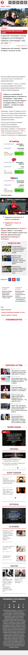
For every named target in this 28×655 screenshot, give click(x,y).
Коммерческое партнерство (7, 556)
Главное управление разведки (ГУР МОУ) (13, 312)
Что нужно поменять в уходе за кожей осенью (9, 548)
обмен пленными (6, 309)
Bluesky (14, 607)
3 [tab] (15, 467)
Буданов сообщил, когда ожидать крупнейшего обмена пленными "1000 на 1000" (7, 295)
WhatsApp (4, 235)
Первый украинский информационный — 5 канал (2, 2)
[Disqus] (14, 343)
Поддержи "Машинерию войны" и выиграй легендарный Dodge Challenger (9, 481)
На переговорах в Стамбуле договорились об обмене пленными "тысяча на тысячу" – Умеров (19, 249)
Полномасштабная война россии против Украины (12, 32)
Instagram (9, 605)
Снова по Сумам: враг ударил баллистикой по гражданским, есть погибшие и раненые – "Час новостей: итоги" (19, 398)
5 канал (16, 84)
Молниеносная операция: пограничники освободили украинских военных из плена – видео (19, 270)
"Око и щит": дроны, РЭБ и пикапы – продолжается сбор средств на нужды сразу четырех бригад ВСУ (9, 493)
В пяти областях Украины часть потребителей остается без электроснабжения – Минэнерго (13, 461)
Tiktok (14, 605)
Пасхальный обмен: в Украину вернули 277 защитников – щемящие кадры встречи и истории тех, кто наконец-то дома (18, 419)
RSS (23, 607)
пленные (14, 315)
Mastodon (9, 607)
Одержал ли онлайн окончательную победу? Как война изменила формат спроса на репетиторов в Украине (8, 535)
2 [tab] (12, 467)
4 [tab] (17, 467)
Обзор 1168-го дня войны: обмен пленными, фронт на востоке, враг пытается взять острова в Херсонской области (19, 409)
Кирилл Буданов (6, 315)
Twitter (5, 607)
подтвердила (10, 135)
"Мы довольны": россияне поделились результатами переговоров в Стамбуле (18, 372)
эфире (22, 105)
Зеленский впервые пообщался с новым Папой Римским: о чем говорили (18, 389)
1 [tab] (10, 467)
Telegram (19, 605)
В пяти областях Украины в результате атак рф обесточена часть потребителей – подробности (14, 465)
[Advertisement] (14, 165)
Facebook (5, 605)
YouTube (19, 607)
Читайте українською (21, 45)
